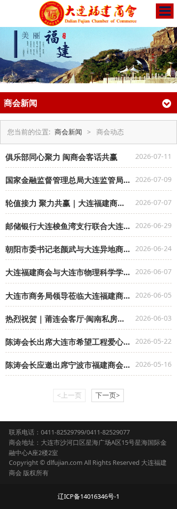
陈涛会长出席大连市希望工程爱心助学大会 (80, 341)
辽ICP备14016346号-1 (88, 496)
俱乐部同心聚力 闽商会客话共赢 (61, 157)
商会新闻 (68, 131)
